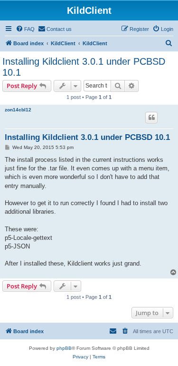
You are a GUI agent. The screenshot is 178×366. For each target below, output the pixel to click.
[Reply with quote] (151, 117)
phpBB (64, 348)
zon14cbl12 (18, 109)
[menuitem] (25, 29)
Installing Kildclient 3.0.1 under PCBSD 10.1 (83, 67)
